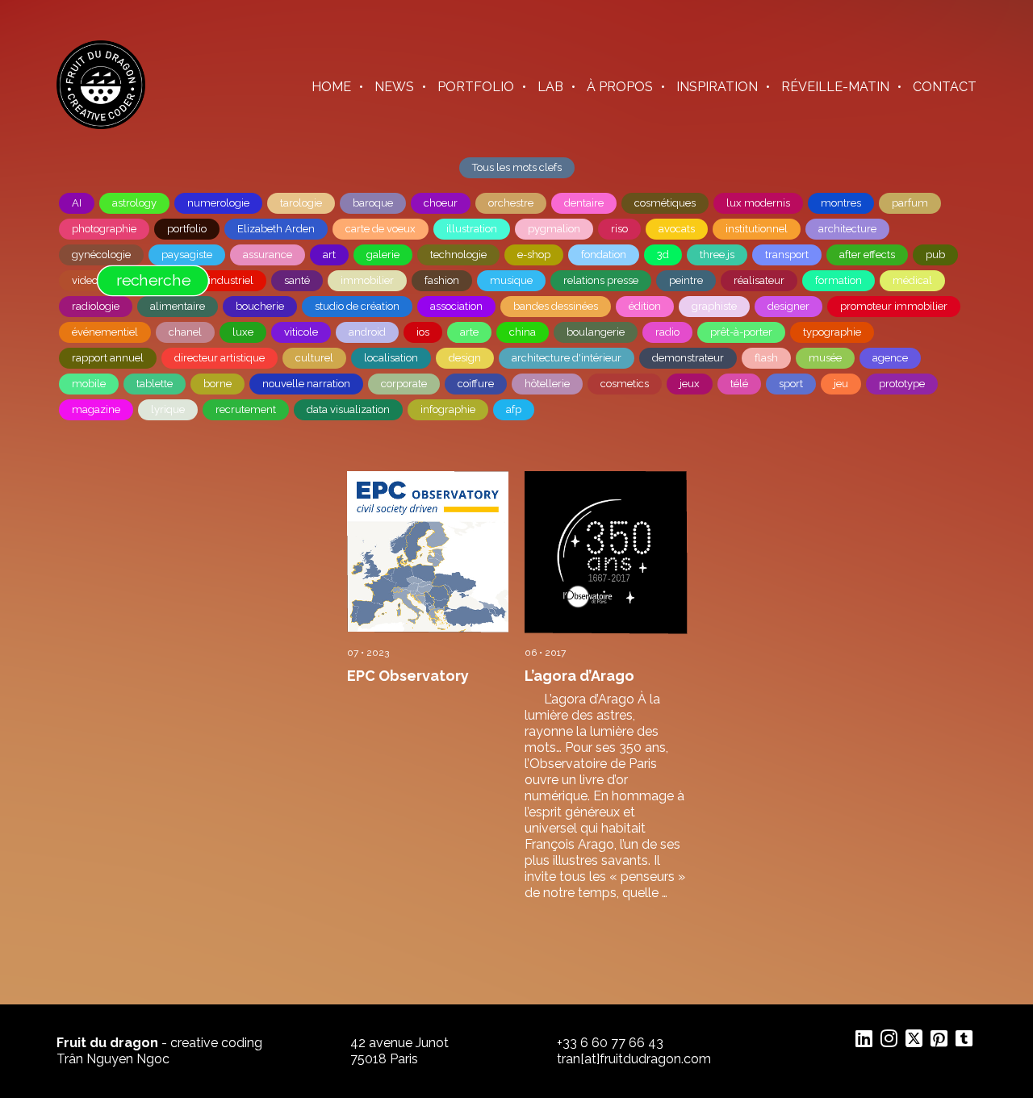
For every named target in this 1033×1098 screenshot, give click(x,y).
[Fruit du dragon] (100, 124)
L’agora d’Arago (579, 675)
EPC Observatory (408, 675)
